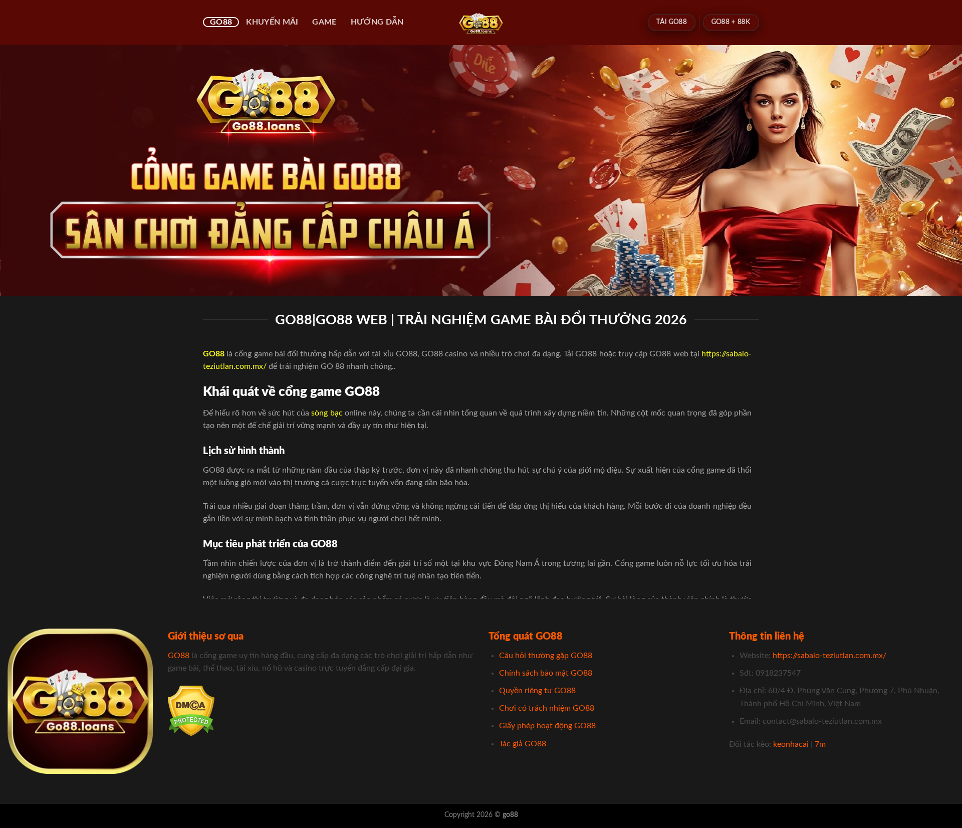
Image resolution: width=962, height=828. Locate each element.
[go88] (481, 22)
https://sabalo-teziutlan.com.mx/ (829, 656)
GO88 (221, 22)
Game (324, 22)
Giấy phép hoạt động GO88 (547, 726)
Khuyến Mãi (272, 22)
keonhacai (791, 744)
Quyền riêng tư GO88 (537, 691)
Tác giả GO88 (522, 744)
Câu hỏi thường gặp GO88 (545, 656)
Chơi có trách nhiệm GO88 (546, 708)
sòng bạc (326, 413)
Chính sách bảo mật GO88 (545, 673)
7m (820, 744)
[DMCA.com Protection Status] (191, 710)
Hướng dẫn (377, 22)
